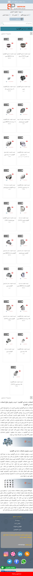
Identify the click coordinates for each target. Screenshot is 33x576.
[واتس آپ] (23, 561)
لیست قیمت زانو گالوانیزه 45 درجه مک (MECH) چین (23, 317)
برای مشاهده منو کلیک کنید (18, 1)
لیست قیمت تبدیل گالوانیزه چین (23, 88)
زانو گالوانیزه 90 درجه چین (23, 156)
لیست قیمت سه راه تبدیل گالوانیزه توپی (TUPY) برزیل (9, 317)
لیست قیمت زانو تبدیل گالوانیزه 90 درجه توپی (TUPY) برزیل (9, 153)
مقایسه (20, 39)
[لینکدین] (20, 553)
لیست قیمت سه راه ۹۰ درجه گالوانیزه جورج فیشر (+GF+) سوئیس (9, 186)
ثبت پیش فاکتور (25, 15)
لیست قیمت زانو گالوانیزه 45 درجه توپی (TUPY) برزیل (16, 383)
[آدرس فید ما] (27, 553)
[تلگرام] (9, 561)
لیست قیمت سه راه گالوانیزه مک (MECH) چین (23, 285)
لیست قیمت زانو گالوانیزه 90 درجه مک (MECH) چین (9, 121)
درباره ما (17, 520)
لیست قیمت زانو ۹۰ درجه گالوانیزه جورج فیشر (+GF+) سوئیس (23, 121)
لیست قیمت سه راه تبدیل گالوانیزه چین (9, 285)
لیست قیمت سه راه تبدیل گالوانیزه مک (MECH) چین (9, 252)
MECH (9, 58)
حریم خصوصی (17, 530)
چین (23, 91)
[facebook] (16, 561)
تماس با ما (14, 15)
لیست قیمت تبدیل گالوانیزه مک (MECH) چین (9, 55)
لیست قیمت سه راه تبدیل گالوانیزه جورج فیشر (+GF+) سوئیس (23, 252)
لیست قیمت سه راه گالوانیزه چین (9, 350)
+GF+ (23, 124)
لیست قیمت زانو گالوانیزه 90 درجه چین (24, 153)
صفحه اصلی (6, 15)
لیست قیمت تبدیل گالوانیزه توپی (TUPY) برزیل (23, 55)
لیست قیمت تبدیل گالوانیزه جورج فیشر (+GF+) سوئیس (9, 219)
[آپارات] (13, 553)
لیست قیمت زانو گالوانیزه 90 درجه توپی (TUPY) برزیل (24, 186)
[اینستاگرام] (6, 553)
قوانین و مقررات (17, 526)
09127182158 (21, 545)
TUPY (23, 58)
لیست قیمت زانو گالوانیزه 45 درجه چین (24, 350)
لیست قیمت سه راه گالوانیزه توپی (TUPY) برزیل (23, 219)
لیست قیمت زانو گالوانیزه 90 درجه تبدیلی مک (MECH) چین (9, 88)
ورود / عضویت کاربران (15, 12)
